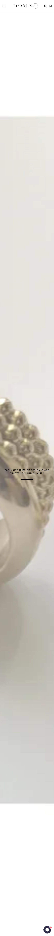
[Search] (45, 6)
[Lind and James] (27, 5)
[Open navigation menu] (4, 6)
